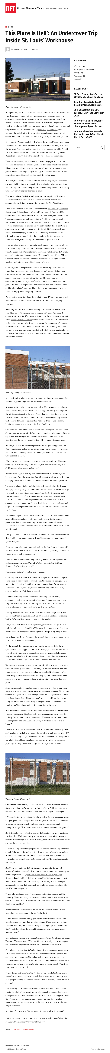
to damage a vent (19, 424)
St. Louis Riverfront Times (30, 8)
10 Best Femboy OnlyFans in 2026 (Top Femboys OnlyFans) (89, 95)
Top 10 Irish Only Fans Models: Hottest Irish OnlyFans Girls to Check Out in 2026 (89, 134)
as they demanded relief (21, 319)
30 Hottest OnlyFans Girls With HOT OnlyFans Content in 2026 (89, 112)
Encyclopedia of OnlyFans (83, 69)
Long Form (17, 1030)
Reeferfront (78, 76)
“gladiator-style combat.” (46, 129)
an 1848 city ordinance (58, 208)
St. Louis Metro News (27, 1030)
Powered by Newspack (98, 1049)
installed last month (30, 136)
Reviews (77, 79)
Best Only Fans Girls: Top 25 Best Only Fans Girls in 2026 (88, 103)
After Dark (77, 66)
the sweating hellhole (33, 164)
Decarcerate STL (53, 148)
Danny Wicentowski (20, 49)
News (10, 26)
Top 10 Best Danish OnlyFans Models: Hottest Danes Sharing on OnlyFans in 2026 (88, 123)
